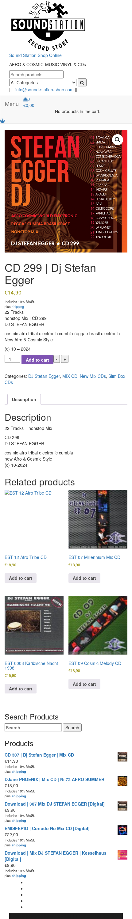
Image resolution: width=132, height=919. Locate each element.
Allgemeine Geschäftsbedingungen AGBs (66, 882)
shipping (18, 306)
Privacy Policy (39, 888)
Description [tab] (24, 399)
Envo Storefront (106, 916)
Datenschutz (38, 901)
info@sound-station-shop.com (44, 89)
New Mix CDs (93, 376)
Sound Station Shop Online (35, 55)
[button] (117, 139)
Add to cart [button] (20, 578)
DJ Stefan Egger (44, 376)
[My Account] (2, 120)
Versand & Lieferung (46, 907)
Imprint (33, 894)
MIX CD (69, 376)
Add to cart (37, 360)
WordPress (61, 916)
